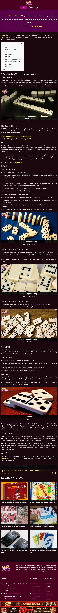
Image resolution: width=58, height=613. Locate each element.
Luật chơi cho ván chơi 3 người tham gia (13, 59)
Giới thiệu (34, 583)
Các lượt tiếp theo (9, 68)
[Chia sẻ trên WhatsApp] (32, 26)
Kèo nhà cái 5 (14, 598)
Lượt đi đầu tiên (8, 64)
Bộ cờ (4, 51)
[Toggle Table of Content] (20, 44)
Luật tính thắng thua (9, 54)
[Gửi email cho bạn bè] (37, 26)
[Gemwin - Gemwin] (29, 2)
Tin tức (48, 599)
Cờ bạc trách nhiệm (37, 591)
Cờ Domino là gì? (8, 47)
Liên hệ (34, 598)
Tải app (48, 597)
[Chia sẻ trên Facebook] (34, 26)
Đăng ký (48, 583)
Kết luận (5, 69)
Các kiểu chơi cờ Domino (10, 49)
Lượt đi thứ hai (8, 66)
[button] (2, 3)
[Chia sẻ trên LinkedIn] (41, 26)
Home (6, 16)
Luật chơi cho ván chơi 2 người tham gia (13, 61)
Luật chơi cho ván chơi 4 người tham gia (13, 57)
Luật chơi (5, 53)
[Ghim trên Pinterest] (39, 26)
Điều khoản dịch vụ (37, 593)
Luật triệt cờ (7, 56)
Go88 (8, 598)
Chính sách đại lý (36, 596)
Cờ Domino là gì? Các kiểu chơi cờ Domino (12, 46)
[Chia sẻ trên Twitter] (35, 26)
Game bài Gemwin (14, 16)
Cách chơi (5, 63)
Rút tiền (48, 591)
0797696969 (12, 588)
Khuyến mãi (49, 594)
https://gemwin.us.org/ (14, 593)
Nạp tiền (48, 589)
